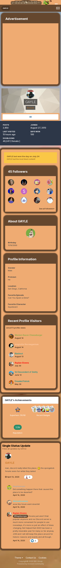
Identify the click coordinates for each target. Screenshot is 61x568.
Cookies (42, 557)
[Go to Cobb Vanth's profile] (11, 182)
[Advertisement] (30, 53)
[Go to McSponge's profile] (11, 191)
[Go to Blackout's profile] (11, 354)
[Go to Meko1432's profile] (24, 182)
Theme (18, 557)
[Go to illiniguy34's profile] (37, 191)
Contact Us (31, 557)
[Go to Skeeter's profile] (24, 200)
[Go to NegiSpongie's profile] (9, 487)
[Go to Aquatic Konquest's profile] (37, 182)
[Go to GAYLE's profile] (8, 456)
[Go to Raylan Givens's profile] (11, 364)
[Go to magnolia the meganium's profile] (11, 345)
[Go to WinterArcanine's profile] (9, 502)
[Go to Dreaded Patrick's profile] (11, 382)
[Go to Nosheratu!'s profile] (37, 200)
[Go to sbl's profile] (11, 200)
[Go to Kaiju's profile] (50, 200)
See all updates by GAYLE (14, 449)
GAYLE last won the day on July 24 (23, 156)
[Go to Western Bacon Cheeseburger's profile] (11, 336)
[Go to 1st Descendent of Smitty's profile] (11, 373)
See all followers (46, 209)
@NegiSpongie (20, 516)
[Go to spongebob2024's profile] (24, 191)
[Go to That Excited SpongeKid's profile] (50, 182)
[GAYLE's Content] (30, 117)
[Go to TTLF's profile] (50, 191)
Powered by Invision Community (30, 564)
